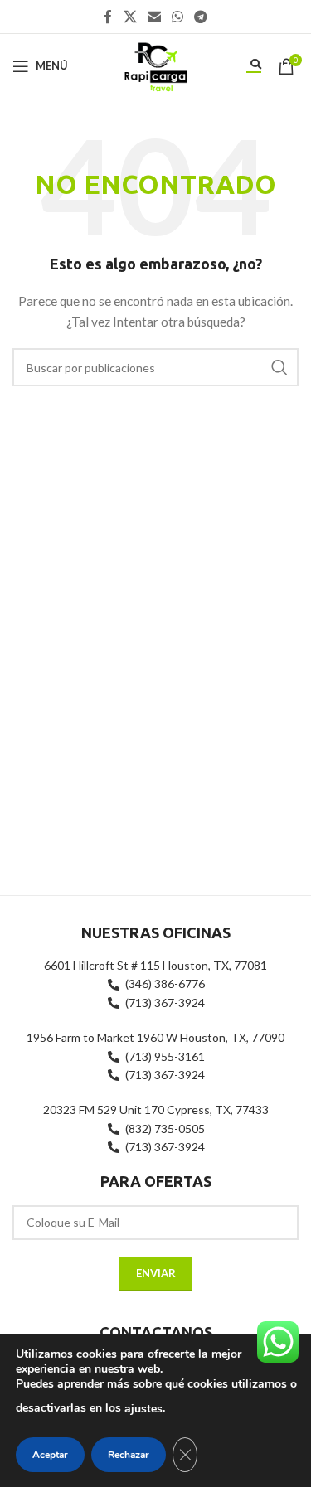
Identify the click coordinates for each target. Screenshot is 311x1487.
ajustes (143, 1409)
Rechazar (128, 1454)
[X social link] (130, 16)
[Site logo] (155, 64)
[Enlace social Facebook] (108, 16)
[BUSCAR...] (279, 367)
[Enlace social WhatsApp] (178, 16)
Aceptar (50, 1454)
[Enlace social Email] (154, 16)
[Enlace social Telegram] (201, 16)
